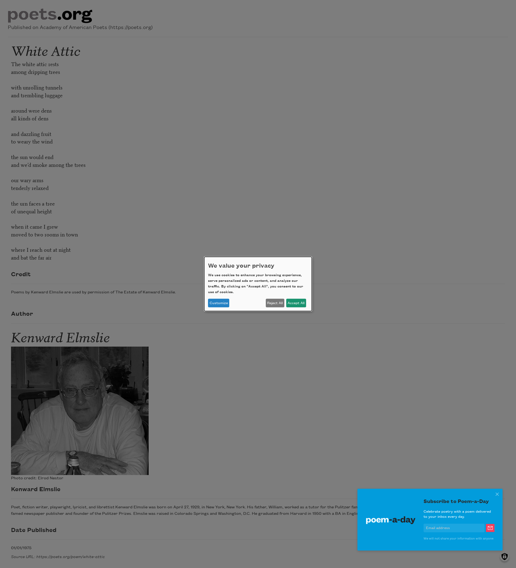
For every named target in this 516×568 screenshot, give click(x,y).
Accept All (296, 303)
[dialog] (258, 284)
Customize (219, 303)
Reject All (275, 303)
